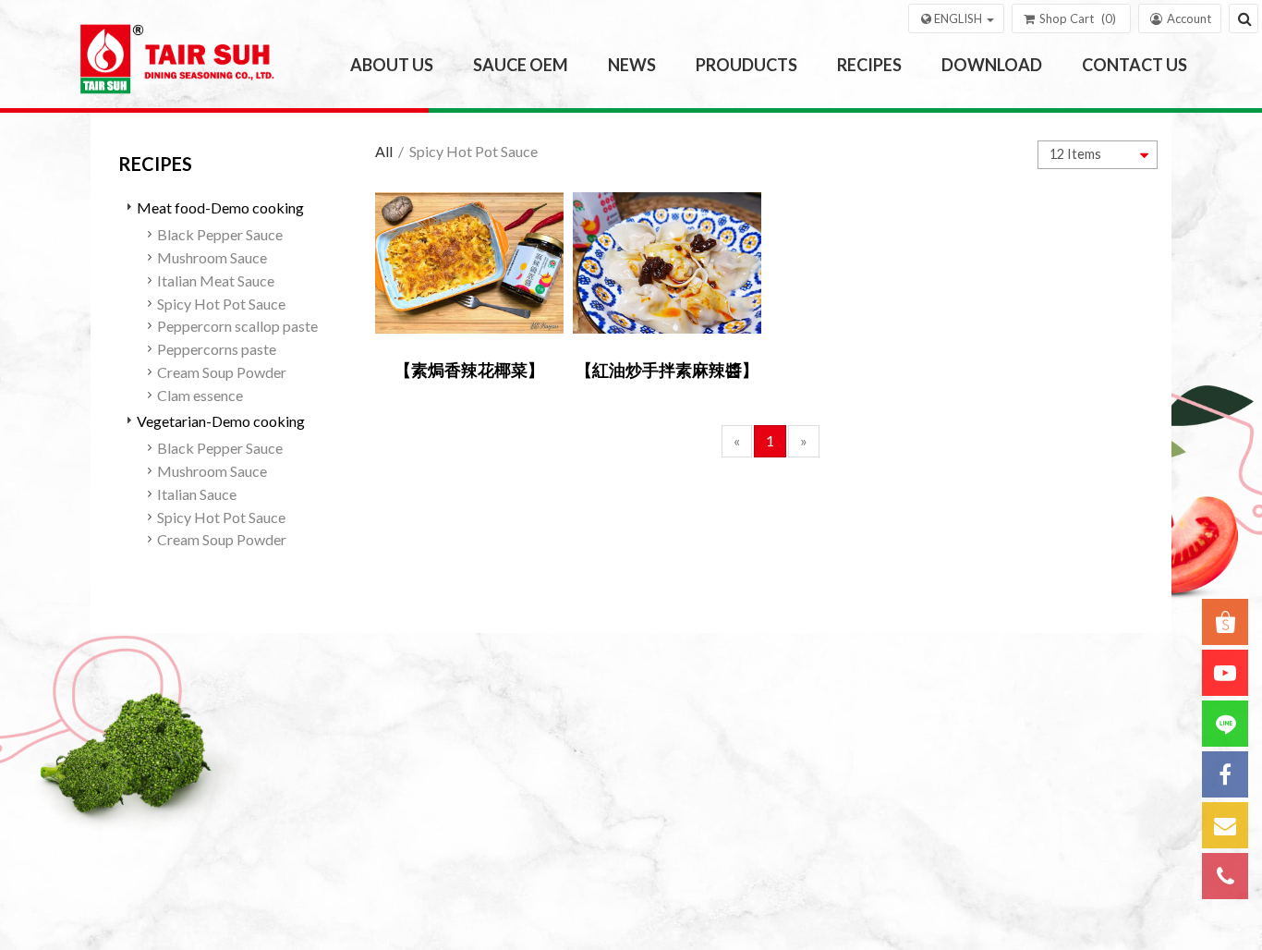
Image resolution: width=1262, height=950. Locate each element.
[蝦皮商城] (1225, 622)
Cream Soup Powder (221, 372)
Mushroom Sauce (212, 257)
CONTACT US (1134, 65)
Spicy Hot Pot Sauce (221, 303)
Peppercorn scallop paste (237, 326)
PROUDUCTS (746, 65)
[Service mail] (1225, 825)
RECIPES (869, 65)
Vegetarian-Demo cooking (221, 421)
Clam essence (200, 395)
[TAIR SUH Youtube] (1225, 673)
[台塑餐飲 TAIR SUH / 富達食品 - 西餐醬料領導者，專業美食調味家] (181, 65)
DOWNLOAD (991, 65)
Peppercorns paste (216, 349)
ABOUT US (391, 65)
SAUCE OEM (520, 65)
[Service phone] (1225, 876)
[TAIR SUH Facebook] (1225, 774)
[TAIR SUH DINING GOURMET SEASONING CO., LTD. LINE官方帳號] (1225, 723)
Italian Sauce (197, 494)
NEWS (632, 65)
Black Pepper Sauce (220, 234)
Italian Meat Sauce (215, 280)
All (384, 151)
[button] (956, 18)
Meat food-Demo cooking (220, 207)
